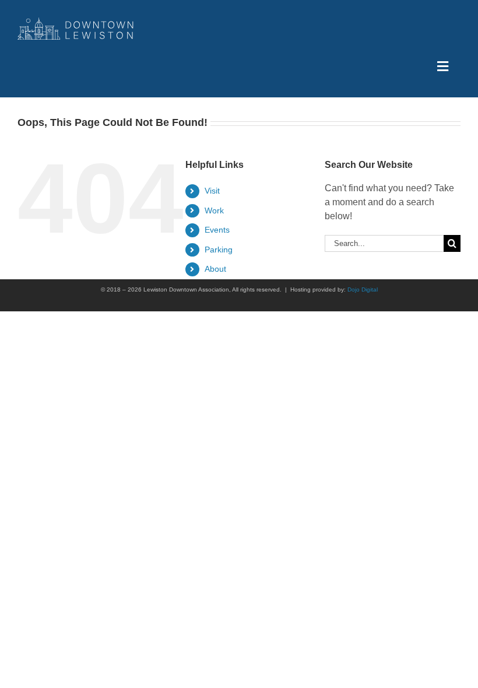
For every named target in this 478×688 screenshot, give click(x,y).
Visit (212, 190)
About (215, 268)
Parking (219, 249)
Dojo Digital (362, 289)
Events (217, 229)
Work (214, 210)
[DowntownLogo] (75, 22)
